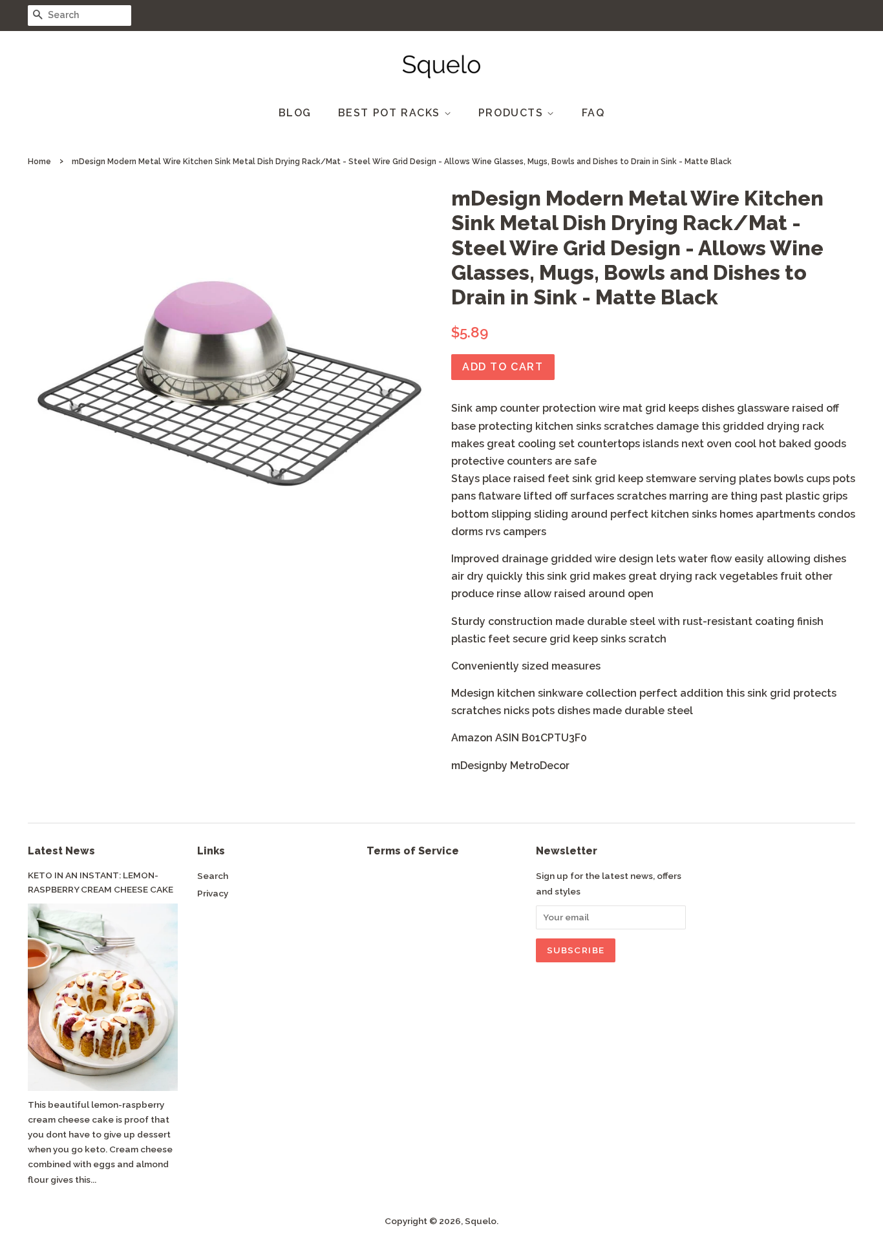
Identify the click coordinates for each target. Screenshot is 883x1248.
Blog (295, 113)
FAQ (593, 113)
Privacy (212, 893)
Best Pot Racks (391, 113)
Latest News (61, 851)
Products (512, 113)
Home (39, 161)
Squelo (480, 1221)
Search (212, 876)
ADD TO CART (503, 367)
